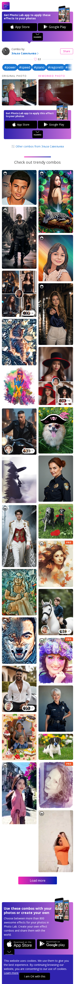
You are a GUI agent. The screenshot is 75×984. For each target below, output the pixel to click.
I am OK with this (34, 976)
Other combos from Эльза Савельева (39, 146)
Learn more (11, 973)
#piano (39, 67)
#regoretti (55, 67)
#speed (24, 67)
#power (10, 67)
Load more (37, 880)
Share (66, 51)
